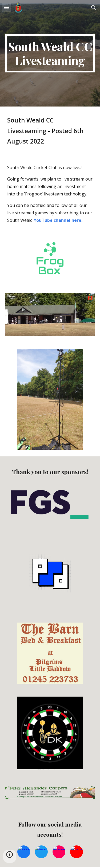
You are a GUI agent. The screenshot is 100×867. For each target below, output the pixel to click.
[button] (6, 7)
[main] (50, 53)
